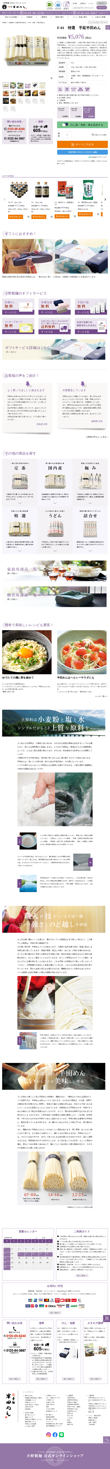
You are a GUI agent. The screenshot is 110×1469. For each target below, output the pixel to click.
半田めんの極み (72, 1402)
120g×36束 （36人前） (76, 112)
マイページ (102, 7)
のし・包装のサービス (53, 1398)
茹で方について (30, 1415)
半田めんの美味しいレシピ (33, 1419)
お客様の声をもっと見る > (97, 437)
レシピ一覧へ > (101, 696)
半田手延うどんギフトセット (97, 1406)
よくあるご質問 (30, 1426)
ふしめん (70, 1418)
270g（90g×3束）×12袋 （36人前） (88, 112)
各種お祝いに (92, 1420)
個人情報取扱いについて (53, 1426)
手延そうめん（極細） (74, 1406)
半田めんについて (30, 1402)
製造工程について (30, 1421)
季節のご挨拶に (93, 1418)
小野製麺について (30, 1400)
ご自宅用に (91, 1424)
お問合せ (83, 3)
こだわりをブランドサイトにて (82, 8)
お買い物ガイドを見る (32, 1404)
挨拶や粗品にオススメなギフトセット (97, 1408)
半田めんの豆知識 (30, 1424)
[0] (66, 9)
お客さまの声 (29, 1407)
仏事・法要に (92, 1422)
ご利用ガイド (50, 1400)
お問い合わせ (50, 1404)
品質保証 (28, 1409)
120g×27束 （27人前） (63, 112)
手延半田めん (71, 1398)
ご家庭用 (11, 22)
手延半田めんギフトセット (96, 1398)
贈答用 (66, 103)
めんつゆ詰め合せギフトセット (97, 1400)
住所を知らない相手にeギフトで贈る (82, 152)
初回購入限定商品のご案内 (33, 1398)
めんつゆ (70, 1415)
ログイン (101, 3)
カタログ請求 (50, 1409)
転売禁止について (51, 1411)
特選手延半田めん (21, 22)
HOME (75, 3)
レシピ (91, 3)
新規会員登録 (50, 1417)
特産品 (69, 1422)
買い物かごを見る (51, 1419)
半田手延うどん (72, 1411)
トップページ (29, 1392)
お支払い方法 (50, 1402)
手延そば (70, 1413)
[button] (4, 199)
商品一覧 (70, 1424)
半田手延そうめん (72, 1409)
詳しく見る (81, 1275)
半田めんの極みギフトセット (97, 1404)
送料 (47, 1406)
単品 (60, 103)
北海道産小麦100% (73, 1404)
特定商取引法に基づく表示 (54, 1424)
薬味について (29, 1417)
